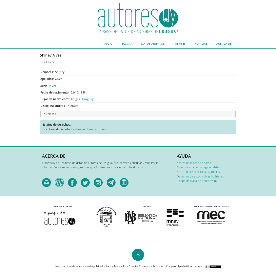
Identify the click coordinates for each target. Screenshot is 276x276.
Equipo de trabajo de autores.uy (197, 181)
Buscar (126, 43)
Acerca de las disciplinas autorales (198, 172)
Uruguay (88, 99)
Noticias (201, 43)
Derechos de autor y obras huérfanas (200, 176)
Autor (51, 61)
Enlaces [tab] (51, 113)
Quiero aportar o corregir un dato (198, 167)
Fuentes (180, 43)
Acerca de (224, 43)
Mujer (53, 85)
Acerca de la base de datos (194, 163)
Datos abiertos (153, 43)
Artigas (75, 99)
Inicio (108, 43)
